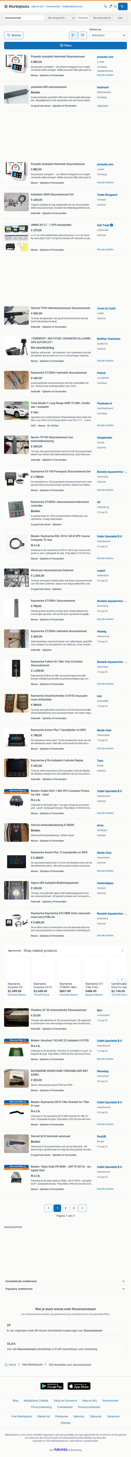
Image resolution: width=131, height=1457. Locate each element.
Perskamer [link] (61, 1416)
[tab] (73, 35)
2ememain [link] (113, 1416)
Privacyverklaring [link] (41, 1407)
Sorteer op (95, 29)
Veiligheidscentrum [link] (72, 6)
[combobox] (23, 18)
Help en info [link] (37, 6)
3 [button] (74, 1208)
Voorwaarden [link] (53, 6)
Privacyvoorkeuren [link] (89, 1407)
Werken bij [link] (43, 1416)
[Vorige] (48, 1208)
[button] (110, 6)
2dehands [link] (95, 1416)
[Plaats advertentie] (123, 6)
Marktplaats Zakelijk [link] (36, 1400)
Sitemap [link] (66, 1423)
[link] (15, 6)
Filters (67, 45)
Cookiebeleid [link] (64, 1407)
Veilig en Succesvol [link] (65, 1400)
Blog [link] (15, 1400)
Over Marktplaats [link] (21, 1416)
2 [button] (65, 1208)
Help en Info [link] (89, 1400)
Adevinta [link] (79, 1416)
